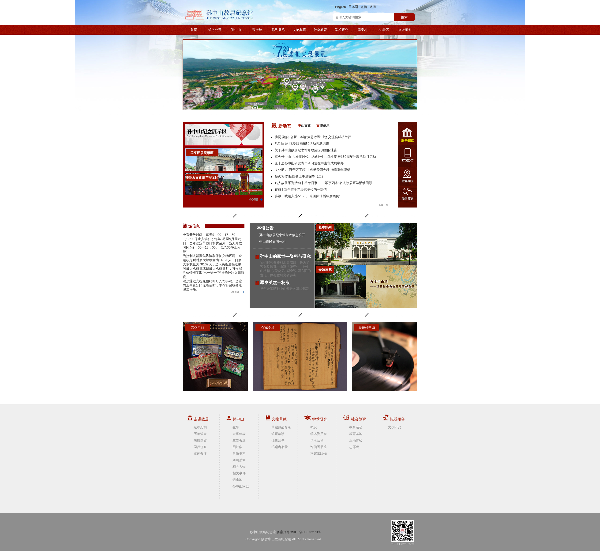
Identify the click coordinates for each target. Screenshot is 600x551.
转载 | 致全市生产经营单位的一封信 (301, 189)
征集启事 (278, 440)
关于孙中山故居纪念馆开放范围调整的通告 (306, 150)
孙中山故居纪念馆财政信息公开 (282, 235)
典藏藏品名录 (281, 427)
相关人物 (239, 466)
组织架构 (200, 427)
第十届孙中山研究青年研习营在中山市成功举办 (309, 163)
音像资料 (239, 453)
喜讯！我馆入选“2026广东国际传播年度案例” (307, 196)
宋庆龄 (257, 30)
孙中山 (236, 30)
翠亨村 (363, 30)
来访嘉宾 (200, 440)
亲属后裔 (239, 460)
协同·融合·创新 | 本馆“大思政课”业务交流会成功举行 (313, 137)
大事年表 (239, 434)
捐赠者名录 (279, 447)
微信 (363, 7)
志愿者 (354, 447)
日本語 (353, 7)
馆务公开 (214, 30)
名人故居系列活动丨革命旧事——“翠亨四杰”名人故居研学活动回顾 (323, 183)
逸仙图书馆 (318, 447)
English (340, 7)
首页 (194, 30)
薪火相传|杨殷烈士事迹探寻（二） (300, 176)
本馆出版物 (318, 453)
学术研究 (341, 30)
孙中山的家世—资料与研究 (285, 256)
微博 (372, 7)
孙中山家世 (240, 486)
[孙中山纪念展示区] (223, 135)
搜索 (404, 17)
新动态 (281, 125)
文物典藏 (299, 30)
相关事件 (239, 473)
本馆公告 (265, 228)
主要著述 (239, 440)
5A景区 (384, 30)
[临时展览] (391, 286)
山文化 (304, 125)
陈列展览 (278, 30)
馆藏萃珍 (278, 434)
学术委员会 (318, 434)
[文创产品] (215, 356)
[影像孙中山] (384, 356)
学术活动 (316, 440)
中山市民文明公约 (272, 241)
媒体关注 (200, 453)
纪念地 (237, 480)
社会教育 (320, 30)
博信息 (323, 125)
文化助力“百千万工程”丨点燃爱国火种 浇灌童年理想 (312, 170)
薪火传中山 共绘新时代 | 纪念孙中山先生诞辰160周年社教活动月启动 (325, 157)
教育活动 (355, 427)
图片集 (237, 447)
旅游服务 (404, 30)
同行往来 (200, 447)
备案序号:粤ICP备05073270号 (299, 532)
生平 (235, 427)
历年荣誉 (200, 434)
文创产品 (394, 427)
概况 (313, 427)
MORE (253, 199)
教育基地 (355, 434)
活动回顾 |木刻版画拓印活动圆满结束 (302, 143)
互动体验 (355, 440)
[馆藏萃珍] (300, 356)
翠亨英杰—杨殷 (275, 282)
